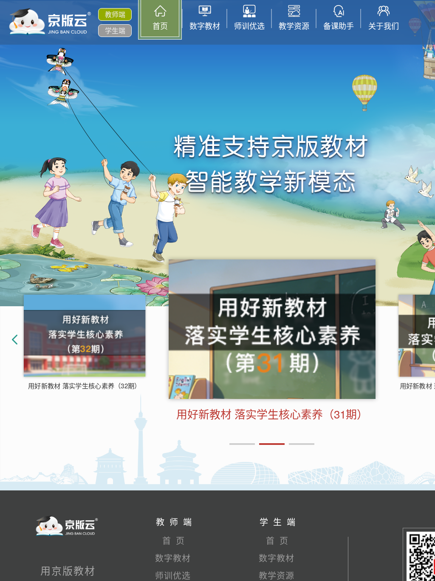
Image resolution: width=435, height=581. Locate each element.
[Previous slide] (17, 342)
